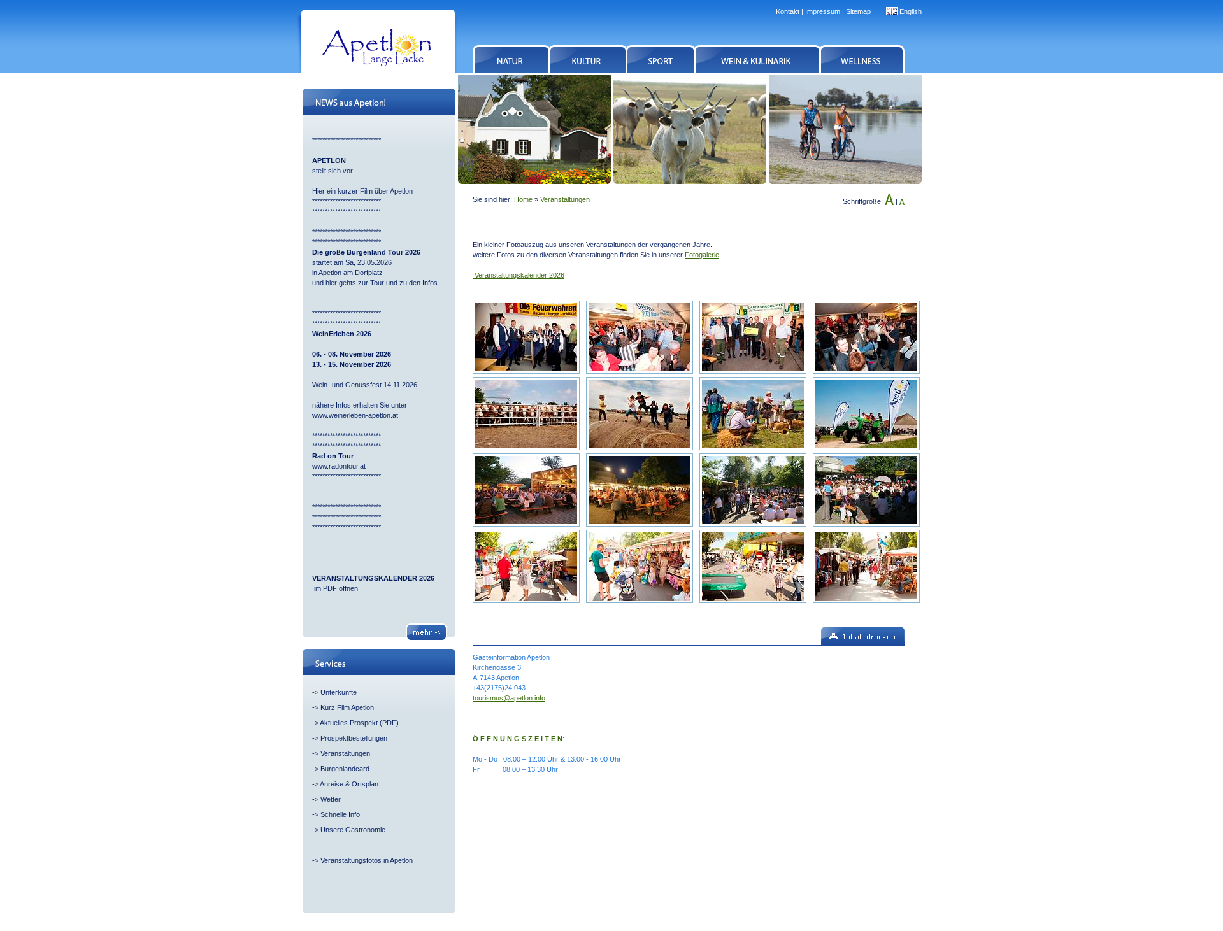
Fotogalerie (702, 255)
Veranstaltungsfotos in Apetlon (366, 860)
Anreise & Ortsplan (349, 784)
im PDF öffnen (335, 588)
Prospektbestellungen (353, 738)
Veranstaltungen (345, 753)
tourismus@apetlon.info (509, 698)
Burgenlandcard (344, 768)
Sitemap (858, 11)
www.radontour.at (339, 466)
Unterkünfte (338, 692)
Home (523, 199)
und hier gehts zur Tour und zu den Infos (376, 283)
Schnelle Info (340, 814)
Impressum (822, 11)
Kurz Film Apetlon (347, 707)
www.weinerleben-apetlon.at (355, 415)
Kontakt (787, 11)
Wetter (330, 799)
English (910, 11)
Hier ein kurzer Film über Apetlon (362, 191)
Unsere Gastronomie (352, 830)
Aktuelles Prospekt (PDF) (359, 723)
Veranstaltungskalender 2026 (518, 275)
